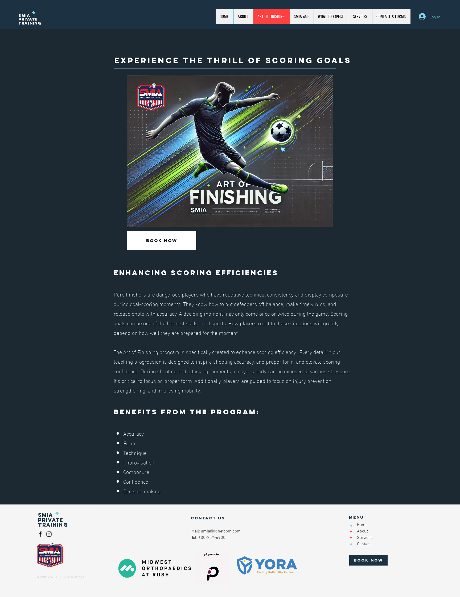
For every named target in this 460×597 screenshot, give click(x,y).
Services (365, 537)
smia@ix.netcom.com (221, 531)
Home (362, 525)
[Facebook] (40, 534)
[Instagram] (49, 534)
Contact (364, 544)
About (362, 531)
